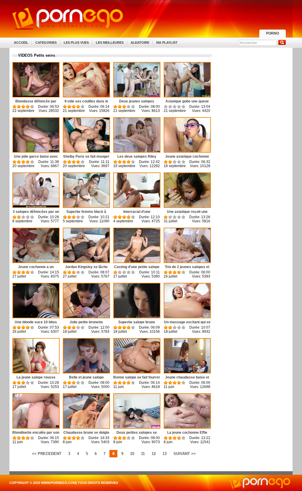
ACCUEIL (21, 42)
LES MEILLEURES (110, 42)
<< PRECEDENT (46, 453)
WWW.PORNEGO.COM (58, 483)
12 (154, 453)
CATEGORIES (46, 42)
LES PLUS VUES (76, 42)
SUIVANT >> (184, 453)
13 (165, 453)
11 (143, 453)
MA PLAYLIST (167, 42)
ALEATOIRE (140, 42)
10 (132, 453)
